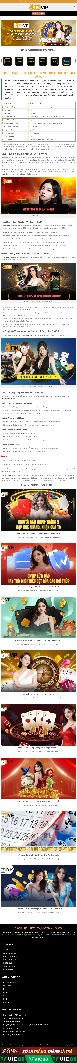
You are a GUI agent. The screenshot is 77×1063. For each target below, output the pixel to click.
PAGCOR (4, 162)
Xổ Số (5, 989)
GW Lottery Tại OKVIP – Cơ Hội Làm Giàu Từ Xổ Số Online (38, 855)
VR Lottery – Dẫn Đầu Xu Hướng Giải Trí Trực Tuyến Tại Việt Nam (38, 909)
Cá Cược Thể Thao (9, 982)
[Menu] (74, 7)
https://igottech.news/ (16, 1018)
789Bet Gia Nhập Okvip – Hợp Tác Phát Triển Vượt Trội (38, 694)
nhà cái (22, 433)
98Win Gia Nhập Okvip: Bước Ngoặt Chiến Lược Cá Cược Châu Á (38, 640)
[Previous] (5, 33)
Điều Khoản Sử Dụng (10, 956)
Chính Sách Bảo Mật (10, 953)
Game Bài (6, 1002)
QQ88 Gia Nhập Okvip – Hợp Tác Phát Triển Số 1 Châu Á (38, 801)
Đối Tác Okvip (8, 963)
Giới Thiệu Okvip (8, 950)
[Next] (71, 33)
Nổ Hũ (5, 999)
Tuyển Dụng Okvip (9, 966)
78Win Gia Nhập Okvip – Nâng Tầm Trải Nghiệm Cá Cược (38, 748)
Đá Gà (5, 996)
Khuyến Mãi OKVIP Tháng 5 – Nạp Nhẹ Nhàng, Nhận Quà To (38, 533)
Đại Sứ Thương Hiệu (10, 960)
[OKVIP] (38, 7)
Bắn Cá (5, 992)
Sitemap (18, 1035)
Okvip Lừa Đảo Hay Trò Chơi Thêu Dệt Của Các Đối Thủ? (38, 587)
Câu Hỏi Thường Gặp (10, 970)
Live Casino (7, 986)
